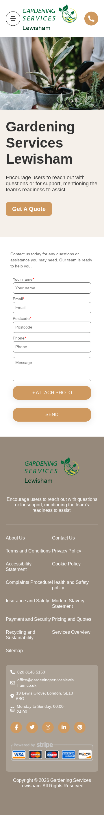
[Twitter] (32, 727)
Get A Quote (29, 209)
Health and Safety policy (70, 585)
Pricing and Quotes (71, 619)
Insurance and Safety (27, 600)
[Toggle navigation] (13, 18)
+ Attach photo (52, 392)
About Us (15, 537)
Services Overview (71, 632)
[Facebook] (16, 727)
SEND (52, 414)
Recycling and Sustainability (20, 635)
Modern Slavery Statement (68, 603)
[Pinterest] (80, 727)
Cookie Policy (66, 563)
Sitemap (14, 650)
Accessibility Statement (18, 566)
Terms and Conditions (28, 550)
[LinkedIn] (64, 727)
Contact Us (63, 537)
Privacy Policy (66, 550)
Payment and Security (28, 619)
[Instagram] (48, 727)
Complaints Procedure (29, 582)
